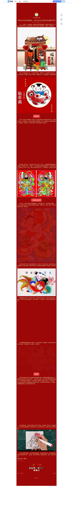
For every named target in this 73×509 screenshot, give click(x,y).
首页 (16, 1)
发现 (20, 1)
